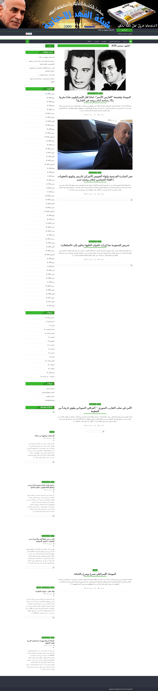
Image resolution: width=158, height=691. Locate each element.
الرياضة (52, 349)
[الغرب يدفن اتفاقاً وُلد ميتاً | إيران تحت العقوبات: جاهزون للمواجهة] (40, 524)
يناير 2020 (51, 235)
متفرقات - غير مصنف (93, 93)
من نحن (125, 41)
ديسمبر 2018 (50, 286)
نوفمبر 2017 (51, 298)
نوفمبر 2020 (50, 200)
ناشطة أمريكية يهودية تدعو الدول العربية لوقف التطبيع (42, 80)
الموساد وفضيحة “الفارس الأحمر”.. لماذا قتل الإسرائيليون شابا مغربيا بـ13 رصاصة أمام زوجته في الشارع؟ (95, 99)
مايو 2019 (51, 266)
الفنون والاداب (50, 361)
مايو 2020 (51, 219)
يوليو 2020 (51, 215)
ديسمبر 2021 (51, 149)
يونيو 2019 (51, 262)
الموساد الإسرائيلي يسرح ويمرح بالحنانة (95, 574)
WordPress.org (49, 400)
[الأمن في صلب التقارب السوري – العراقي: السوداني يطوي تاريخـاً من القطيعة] (95, 332)
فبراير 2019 (51, 278)
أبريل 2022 (51, 141)
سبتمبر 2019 (51, 251)
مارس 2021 (51, 184)
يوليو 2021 (51, 168)
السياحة (52, 353)
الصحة (52, 357)
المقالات (95, 570)
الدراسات (51, 345)
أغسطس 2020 (50, 211)
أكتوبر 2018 (51, 294)
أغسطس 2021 (50, 164)
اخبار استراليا (50, 318)
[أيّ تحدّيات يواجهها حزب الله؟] (40, 420)
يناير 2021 (51, 192)
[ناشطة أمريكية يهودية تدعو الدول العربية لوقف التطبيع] (40, 626)
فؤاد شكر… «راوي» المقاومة (46, 75)
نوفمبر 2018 (51, 290)
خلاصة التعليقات (50, 396)
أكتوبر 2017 (51, 302)
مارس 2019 (51, 274)
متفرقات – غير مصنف (48, 376)
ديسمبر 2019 (50, 239)
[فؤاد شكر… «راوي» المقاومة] (40, 575)
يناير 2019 (51, 282)
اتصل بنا (96, 41)
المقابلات (52, 365)
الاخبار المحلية (93, 404)
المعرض (104, 41)
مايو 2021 (51, 176)
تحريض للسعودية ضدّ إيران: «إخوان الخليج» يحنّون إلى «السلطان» (95, 245)
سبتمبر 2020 (50, 207)
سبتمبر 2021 (51, 160)
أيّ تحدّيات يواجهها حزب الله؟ (106, 30)
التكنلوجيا (52, 341)
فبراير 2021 (51, 188)
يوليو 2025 (51, 98)
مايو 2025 (51, 105)
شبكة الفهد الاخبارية (114, 41)
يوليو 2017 (51, 306)
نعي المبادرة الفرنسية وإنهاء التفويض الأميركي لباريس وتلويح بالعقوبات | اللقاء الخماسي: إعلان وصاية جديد (95, 178)
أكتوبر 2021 (51, 156)
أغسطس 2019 (50, 255)
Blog (89, 41)
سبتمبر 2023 (50, 125)
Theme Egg (126, 689)
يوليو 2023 (51, 129)
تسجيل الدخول (50, 389)
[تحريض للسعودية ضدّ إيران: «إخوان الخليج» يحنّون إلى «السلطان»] (95, 219)
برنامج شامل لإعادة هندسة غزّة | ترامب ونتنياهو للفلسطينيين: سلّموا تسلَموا (41, 62)
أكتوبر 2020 (51, 204)
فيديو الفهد (51, 372)
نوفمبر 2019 (51, 243)
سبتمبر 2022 (50, 133)
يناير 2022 (51, 145)
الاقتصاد (52, 337)
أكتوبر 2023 (51, 121)
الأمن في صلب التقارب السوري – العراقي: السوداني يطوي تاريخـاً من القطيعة (95, 409)
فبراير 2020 (51, 231)
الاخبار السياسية (93, 172)
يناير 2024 (51, 109)
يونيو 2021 (51, 172)
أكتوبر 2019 (51, 247)
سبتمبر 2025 (50, 94)
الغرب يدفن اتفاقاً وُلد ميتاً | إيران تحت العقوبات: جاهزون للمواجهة (41, 69)
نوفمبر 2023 (51, 117)
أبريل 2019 (51, 270)
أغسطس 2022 (50, 137)
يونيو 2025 (51, 102)
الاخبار (100, 93)
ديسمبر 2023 (50, 113)
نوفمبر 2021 (51, 153)
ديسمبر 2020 (50, 196)
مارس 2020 (51, 227)
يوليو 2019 (51, 258)
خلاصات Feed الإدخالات (48, 392)
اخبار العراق (51, 321)
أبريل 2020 (51, 223)
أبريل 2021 (51, 180)
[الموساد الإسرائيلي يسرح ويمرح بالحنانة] (95, 498)
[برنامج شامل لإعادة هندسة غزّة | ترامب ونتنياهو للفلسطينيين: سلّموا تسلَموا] (40, 470)
